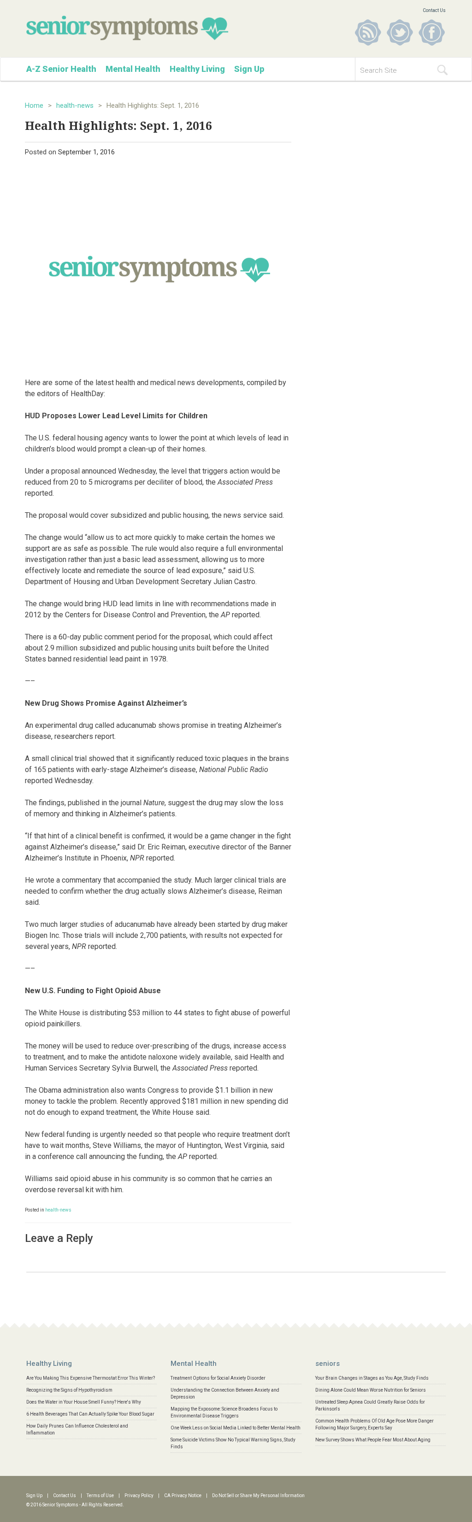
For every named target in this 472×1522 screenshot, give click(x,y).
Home (34, 105)
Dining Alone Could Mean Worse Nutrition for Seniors (370, 1390)
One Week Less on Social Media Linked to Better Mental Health (236, 1427)
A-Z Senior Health (61, 69)
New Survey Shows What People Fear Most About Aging (373, 1439)
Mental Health (133, 69)
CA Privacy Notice (182, 1495)
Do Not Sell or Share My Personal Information (258, 1495)
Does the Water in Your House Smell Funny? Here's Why (83, 1402)
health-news (75, 105)
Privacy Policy (138, 1495)
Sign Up (249, 69)
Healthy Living (197, 69)
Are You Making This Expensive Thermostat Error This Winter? (90, 1378)
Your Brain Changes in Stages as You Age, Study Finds (372, 1378)
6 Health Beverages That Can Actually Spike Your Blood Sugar (90, 1414)
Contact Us (434, 10)
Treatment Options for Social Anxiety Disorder (218, 1378)
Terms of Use (100, 1495)
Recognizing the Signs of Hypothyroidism (69, 1390)
